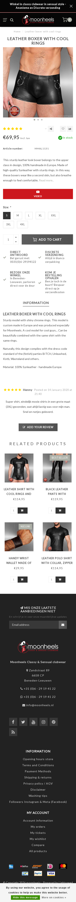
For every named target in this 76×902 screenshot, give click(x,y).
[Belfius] (24, 866)
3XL (8, 224)
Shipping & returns (38, 777)
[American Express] (11, 866)
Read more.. (46, 180)
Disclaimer (38, 789)
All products (38, 851)
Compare (38, 845)
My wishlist (38, 839)
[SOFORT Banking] (37, 866)
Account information (38, 820)
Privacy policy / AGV (38, 783)
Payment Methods (38, 771)
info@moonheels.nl (40, 705)
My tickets (38, 832)
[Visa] (51, 873)
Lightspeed (66, 882)
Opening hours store (38, 759)
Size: (7, 207)
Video (38, 196)
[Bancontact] (25, 873)
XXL (53, 215)
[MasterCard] (63, 866)
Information (36, 303)
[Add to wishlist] (63, 129)
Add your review (40, 427)
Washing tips (38, 795)
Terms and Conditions (38, 765)
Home (17, 31)
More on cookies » (54, 897)
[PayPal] (38, 873)
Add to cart (50, 239)
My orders (38, 826)
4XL (22, 224)
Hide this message (25, 897)
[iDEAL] (50, 866)
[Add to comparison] (70, 129)
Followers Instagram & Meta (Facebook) (38, 801)
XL (40, 215)
